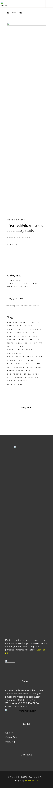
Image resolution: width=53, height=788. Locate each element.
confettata (30, 333)
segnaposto (14, 374)
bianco (33, 322)
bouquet (29, 326)
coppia (11, 336)
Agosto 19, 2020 (14, 237)
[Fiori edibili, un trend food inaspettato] (26, 118)
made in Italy (15, 350)
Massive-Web (32, 780)
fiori (10, 343)
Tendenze (12, 280)
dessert (12, 339)
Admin (27, 237)
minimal (11, 360)
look (23, 346)
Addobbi (12, 322)
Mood (10, 364)
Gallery (9, 732)
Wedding (23, 381)
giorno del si (23, 343)
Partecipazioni (16, 367)
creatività (23, 336)
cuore (36, 336)
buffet (11, 329)
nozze (19, 364)
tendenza (30, 377)
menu (39, 357)
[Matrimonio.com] (26, 710)
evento (23, 339)
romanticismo (15, 370)
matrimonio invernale (20, 357)
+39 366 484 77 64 (25, 699)
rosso (30, 370)
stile (20, 377)
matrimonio (14, 353)
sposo (10, 377)
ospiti (29, 364)
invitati (38, 343)
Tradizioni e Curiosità (20, 283)
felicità (34, 339)
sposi (36, 374)
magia (29, 350)
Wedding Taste (16, 220)
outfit (39, 364)
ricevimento (34, 367)
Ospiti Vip (10, 741)
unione (11, 381)
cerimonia (36, 329)
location (12, 346)
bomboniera (14, 326)
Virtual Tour (11, 737)
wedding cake (15, 384)
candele (22, 329)
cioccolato (14, 333)
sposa (27, 374)
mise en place (27, 360)
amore (23, 322)
